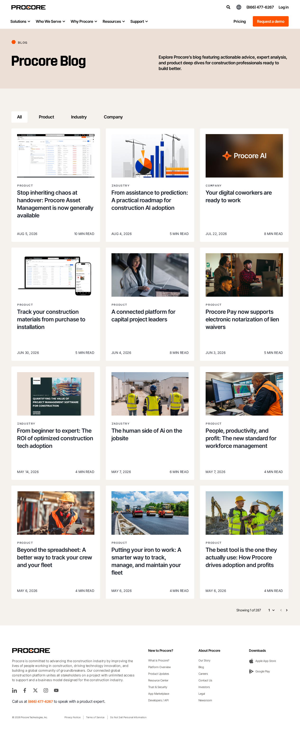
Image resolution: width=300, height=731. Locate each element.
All (19, 116)
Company (113, 116)
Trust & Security (157, 687)
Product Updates (158, 673)
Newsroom (205, 700)
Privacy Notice (73, 717)
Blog (201, 667)
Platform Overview (159, 667)
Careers (203, 673)
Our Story (204, 660)
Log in (284, 7)
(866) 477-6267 (260, 7)
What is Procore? (158, 660)
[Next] (287, 610)
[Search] (228, 7)
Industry (79, 116)
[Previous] (281, 610)
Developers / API (158, 700)
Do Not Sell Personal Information (128, 717)
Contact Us (205, 680)
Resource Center (158, 680)
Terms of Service (95, 717)
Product (46, 116)
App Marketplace (158, 693)
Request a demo (270, 21)
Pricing (240, 21)
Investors (204, 687)
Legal (201, 693)
